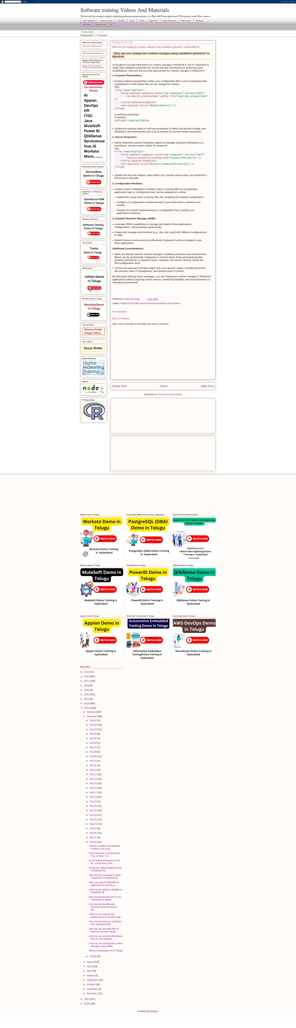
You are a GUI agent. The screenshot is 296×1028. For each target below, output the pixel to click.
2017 (87, 681)
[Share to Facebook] (155, 299)
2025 (87, 999)
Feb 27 (93, 837)
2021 (87, 694)
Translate (102, 35)
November (92, 989)
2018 (87, 685)
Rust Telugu (87, 24)
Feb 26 (93, 833)
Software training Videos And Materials (124, 9)
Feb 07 (93, 747)
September (93, 980)
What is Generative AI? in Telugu (106, 950)
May (89, 971)
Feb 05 (93, 738)
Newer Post (119, 386)
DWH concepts (186, 21)
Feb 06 (93, 743)
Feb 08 (93, 752)
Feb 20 (93, 806)
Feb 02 (93, 725)
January (91, 712)
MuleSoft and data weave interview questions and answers (150, 303)
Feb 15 (93, 783)
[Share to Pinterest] (157, 299)
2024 (87, 708)
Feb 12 (93, 770)
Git (111, 24)
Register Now (153, 21)
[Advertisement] (163, 415)
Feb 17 (93, 792)
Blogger (154, 1011)
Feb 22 (93, 815)
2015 (87, 672)
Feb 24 (93, 824)
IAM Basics (199, 21)
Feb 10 (93, 761)
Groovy (132, 21)
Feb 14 (93, 779)
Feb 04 (93, 734)
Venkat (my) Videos (106, 21)
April (89, 966)
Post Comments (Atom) (170, 394)
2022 (87, 699)
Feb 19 (93, 801)
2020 (87, 690)
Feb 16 (93, 788)
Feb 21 (93, 810)
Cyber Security (100, 24)
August (91, 975)
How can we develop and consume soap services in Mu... (103, 907)
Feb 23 (93, 819)
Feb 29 (93, 956)
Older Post (207, 386)
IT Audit (141, 21)
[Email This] (148, 299)
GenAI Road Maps (89, 21)
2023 (87, 703)
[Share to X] (152, 299)
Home (163, 386)
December (92, 993)
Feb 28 (93, 842)
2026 (87, 1003)
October (91, 984)
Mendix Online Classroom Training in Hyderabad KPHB (92, 67)
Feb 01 (93, 720)
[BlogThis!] (150, 299)
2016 (87, 676)
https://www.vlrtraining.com (92, 46)
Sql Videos (121, 21)
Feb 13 (93, 774)
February (92, 716)
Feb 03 (93, 729)
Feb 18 (93, 797)
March (90, 962)
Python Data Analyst (169, 21)
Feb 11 (93, 765)
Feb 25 (93, 828)
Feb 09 (93, 756)
